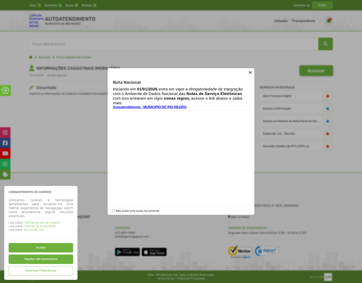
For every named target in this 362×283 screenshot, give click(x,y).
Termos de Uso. (33, 230)
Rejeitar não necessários (41, 259)
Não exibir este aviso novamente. (138, 211)
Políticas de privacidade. (39, 226)
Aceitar (41, 247)
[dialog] (41, 233)
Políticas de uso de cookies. (42, 222)
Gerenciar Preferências (40, 270)
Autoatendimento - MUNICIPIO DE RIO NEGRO (149, 107)
